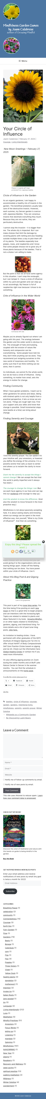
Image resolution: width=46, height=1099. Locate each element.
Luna (5, 1013)
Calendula (9, 948)
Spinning (8, 1042)
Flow (5, 933)
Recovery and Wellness (13, 1064)
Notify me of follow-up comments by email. (23, 780)
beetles (9, 702)
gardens (13, 705)
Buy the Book (8, 859)
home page (28, 671)
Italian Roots (8, 995)
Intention (7, 988)
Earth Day (7, 926)
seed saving (8, 1068)
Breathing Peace (10, 908)
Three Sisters (10, 966)
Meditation (7, 1017)
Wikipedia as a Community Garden (21, 715)
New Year (7, 1053)
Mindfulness (8, 1046)
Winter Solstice (9, 1082)
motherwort (10, 984)
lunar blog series (30, 605)
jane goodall (8, 999)
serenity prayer (29, 708)
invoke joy (7, 991)
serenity (18, 708)
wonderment (8, 1086)
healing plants (9, 977)
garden (6, 705)
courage (33, 702)
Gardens (7, 937)
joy (4, 1002)
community (8, 915)
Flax (7, 959)
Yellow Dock (10, 973)
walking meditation (11, 1075)
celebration (8, 912)
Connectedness (10, 919)
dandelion (9, 980)
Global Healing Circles (12, 652)
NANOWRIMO (9, 1049)
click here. (13, 630)
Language (7, 1006)
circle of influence (21, 702)
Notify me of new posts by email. (19, 784)
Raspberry (7, 1060)
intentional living (25, 705)
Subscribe (10, 891)
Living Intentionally (19, 142)
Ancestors (9, 1024)
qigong (6, 1057)
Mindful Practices (10, 1020)
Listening (9, 1035)
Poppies (8, 962)
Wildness (7, 1079)
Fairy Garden (8, 930)
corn (7, 951)
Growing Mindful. (35, 619)
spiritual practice (10, 1071)
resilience (14, 494)
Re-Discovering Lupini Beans (18, 718)
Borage (8, 944)
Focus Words (10, 1028)
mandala (9, 1039)
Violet (7, 970)
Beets (7, 941)
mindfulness (8, 708)
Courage (6, 142)
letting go (9, 1031)
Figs (7, 955)
